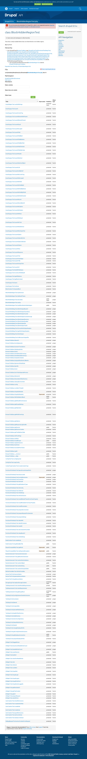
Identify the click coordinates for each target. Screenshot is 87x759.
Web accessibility (72, 739)
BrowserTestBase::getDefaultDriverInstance (16, 400)
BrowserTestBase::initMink (12, 438)
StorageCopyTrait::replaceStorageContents (16, 582)
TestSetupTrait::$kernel (11, 602)
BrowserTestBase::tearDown (12, 444)
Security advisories (9, 743)
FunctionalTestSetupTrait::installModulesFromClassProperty (20, 502)
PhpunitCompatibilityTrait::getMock (14, 547)
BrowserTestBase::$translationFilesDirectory (16, 378)
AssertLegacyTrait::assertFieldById (14, 135)
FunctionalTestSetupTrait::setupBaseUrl (15, 533)
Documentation (41, 737)
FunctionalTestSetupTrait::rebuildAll (14, 520)
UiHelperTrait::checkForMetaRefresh (14, 658)
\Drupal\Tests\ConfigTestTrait (41, 56)
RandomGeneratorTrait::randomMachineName (17, 560)
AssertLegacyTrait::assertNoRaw (14, 213)
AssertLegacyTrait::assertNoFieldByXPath (16, 192)
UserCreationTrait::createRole (13, 706)
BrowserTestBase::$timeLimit (13, 376)
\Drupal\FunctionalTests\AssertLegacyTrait (41, 53)
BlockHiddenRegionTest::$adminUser (15, 292)
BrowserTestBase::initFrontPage (13, 435)
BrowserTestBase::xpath (11, 451)
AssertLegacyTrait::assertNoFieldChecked (16, 195)
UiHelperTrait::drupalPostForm (13, 681)
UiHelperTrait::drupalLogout (12, 678)
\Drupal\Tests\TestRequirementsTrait (16, 58)
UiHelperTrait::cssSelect (11, 667)
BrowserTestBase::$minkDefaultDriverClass (16, 355)
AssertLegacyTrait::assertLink (13, 167)
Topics (60, 41)
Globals (60, 48)
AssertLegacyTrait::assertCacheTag (14, 113)
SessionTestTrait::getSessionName (14, 579)
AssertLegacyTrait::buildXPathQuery (14, 270)
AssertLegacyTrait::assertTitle (13, 260)
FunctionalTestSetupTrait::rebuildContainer (16, 523)
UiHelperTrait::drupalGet (11, 671)
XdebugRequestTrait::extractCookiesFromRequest (18, 721)
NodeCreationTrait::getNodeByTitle (14, 543)
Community (24, 737)
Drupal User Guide (41, 740)
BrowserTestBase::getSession (13, 427)
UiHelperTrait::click (10, 662)
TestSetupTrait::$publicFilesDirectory (15, 613)
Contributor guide (25, 743)
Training (23, 740)
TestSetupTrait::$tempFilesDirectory (14, 622)
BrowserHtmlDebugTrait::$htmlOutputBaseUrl (17, 308)
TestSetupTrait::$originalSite (12, 606)
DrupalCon (23, 746)
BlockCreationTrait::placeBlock (13, 289)
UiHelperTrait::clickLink (11, 665)
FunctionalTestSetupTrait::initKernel (14, 490)
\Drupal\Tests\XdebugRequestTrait (16, 59)
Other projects (24, 8)
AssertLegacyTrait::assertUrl (12, 267)
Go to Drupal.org (6, 9)
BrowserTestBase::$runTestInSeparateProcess (17, 372)
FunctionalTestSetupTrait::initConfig (14, 487)
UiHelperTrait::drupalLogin (12, 674)
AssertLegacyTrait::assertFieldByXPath (15, 143)
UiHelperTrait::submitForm (12, 698)
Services (61, 54)
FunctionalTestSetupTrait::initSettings (15, 492)
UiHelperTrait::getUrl (10, 694)
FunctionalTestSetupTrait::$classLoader (15, 474)
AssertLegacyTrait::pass (11, 282)
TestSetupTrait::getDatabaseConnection (15, 635)
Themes (54, 742)
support (41, 727)
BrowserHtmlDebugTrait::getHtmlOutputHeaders (17, 331)
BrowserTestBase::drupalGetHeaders (15, 394)
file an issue (32, 727)
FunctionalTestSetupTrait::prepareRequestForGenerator (19, 513)
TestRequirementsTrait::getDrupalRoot (15, 591)
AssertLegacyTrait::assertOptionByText (15, 238)
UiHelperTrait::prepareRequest (13, 696)
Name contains (9, 85)
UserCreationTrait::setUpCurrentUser (15, 717)
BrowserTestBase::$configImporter (14, 343)
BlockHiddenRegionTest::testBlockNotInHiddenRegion (19, 305)
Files (60, 49)
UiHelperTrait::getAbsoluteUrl (13, 687)
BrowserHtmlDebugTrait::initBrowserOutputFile (17, 337)
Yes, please (37, 4)
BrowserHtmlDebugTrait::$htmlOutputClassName (18, 311)
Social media (8, 740)
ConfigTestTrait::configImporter (13, 458)
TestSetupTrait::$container (12, 599)
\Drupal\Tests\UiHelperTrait (14, 52)
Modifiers (48, 101)
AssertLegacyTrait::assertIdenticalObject (15, 163)
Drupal (75, 754)
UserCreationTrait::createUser (13, 710)
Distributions (55, 743)
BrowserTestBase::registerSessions (14, 442)
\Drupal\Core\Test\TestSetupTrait (29, 52)
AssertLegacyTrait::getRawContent (14, 279)
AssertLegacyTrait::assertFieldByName (15, 139)
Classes (60, 43)
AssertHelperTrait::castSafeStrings (14, 104)
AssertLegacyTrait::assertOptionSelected (16, 241)
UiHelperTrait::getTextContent (13, 691)
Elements (61, 55)
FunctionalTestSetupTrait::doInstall (14, 481)
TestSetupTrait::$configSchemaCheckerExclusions (18, 595)
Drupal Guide (40, 739)
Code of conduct (25, 748)
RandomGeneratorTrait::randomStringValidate (17, 568)
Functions (61, 45)
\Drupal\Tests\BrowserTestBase (17, 64)
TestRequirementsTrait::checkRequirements (16, 588)
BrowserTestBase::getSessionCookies (15, 429)
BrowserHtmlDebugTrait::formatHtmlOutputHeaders (18, 328)
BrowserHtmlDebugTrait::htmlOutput (15, 334)
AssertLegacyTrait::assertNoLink (13, 199)
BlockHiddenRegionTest (34, 62)
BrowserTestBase (21, 50)
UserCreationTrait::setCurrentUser (14, 714)
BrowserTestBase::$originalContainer (15, 357)
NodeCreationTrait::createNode (13, 540)
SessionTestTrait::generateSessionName (15, 576)
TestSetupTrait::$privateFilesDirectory (15, 609)
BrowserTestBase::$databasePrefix (14, 349)
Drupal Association (73, 740)
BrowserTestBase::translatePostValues (15, 447)
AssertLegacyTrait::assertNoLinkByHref (15, 203)
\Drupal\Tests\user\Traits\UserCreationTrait (37, 58)
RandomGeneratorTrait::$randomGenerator (16, 553)
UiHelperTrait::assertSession (12, 652)
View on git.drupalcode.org (48, 69)
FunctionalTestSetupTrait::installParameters (16, 506)
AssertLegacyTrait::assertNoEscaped (15, 178)
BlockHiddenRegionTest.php (27, 21)
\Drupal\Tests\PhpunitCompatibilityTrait (35, 59)
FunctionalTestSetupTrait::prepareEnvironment (17, 509)
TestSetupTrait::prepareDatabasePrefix (15, 638)
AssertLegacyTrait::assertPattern (14, 245)
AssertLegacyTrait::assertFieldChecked (15, 146)
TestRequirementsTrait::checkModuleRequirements (18, 585)
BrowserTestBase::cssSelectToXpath (14, 388)
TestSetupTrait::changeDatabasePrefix (15, 628)
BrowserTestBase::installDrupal (13, 440)
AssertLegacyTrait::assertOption (13, 234)
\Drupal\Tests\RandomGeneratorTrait (16, 55)
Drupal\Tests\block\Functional (12, 78)
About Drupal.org (72, 742)
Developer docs (40, 742)
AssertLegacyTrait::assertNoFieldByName (16, 188)
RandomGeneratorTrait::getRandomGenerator (17, 556)
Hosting (23, 742)
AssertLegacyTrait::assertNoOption (14, 206)
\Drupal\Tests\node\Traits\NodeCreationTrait (38, 55)
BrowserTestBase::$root (11, 369)
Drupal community (27, 728)
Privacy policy (71, 745)
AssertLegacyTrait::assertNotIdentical (15, 226)
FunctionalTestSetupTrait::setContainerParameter (18, 529)
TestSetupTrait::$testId (11, 625)
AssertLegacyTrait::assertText (13, 256)
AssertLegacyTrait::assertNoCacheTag (15, 174)
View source (8, 80)
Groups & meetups (25, 745)
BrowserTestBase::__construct (13, 454)
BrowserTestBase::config (12, 384)
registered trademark (39, 755)
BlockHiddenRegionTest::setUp (13, 302)
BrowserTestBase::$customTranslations (15, 346)
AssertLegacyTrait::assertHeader (14, 153)
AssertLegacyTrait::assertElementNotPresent (16, 116)
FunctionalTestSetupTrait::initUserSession (16, 495)
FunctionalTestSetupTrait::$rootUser (14, 479)
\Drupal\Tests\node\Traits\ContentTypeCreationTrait (20, 56)
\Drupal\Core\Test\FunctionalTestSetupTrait (40, 50)
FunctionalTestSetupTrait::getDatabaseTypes (17, 484)
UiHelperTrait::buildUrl (11, 655)
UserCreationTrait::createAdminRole (14, 703)
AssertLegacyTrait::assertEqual (13, 124)
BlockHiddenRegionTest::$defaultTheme (15, 296)
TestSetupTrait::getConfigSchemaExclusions (16, 631)
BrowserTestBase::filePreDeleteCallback (15, 397)
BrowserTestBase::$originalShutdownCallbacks (17, 360)
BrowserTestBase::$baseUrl (12, 340)
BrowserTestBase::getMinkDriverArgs (15, 414)
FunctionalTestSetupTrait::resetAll (14, 526)
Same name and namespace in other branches (18, 38)
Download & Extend (57, 737)
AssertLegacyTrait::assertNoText (14, 222)
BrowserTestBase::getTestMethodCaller (15, 432)
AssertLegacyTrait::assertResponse (14, 252)
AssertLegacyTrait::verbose (12, 286)
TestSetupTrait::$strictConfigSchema (15, 618)
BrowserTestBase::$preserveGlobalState (15, 363)
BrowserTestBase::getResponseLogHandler (16, 424)
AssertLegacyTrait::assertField (13, 132)
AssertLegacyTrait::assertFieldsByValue (15, 150)
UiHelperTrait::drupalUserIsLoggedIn (14, 684)
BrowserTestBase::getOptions (13, 421)
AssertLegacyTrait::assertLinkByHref (14, 171)
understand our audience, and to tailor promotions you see (58, 1)
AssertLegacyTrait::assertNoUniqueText (15, 231)
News (6, 737)
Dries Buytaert (50, 755)
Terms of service (72, 743)
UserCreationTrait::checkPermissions (15, 700)
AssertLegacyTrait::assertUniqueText (15, 263)
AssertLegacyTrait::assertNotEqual (14, 218)
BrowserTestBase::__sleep (12, 456)
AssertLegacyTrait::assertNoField (14, 181)
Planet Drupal (8, 739)
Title (22, 101)
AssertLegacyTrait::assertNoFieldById (15, 185)
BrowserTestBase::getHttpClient (13, 407)
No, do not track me (47, 4)
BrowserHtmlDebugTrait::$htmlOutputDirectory (17, 319)
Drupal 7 (11, 8)
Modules (54, 740)
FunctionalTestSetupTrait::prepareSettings (16, 517)
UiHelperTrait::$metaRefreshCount (14, 649)
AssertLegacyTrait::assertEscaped (14, 128)
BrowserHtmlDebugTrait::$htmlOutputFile (16, 323)
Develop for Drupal (34, 8)
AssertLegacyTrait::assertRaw (13, 248)
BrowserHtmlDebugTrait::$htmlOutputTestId (16, 325)
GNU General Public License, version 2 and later (60, 754)
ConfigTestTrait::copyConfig (12, 462)
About (70, 737)
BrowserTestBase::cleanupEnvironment (15, 381)
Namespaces (62, 51)
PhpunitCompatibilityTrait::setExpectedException (17, 551)
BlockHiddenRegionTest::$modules (14, 299)
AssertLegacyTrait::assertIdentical (14, 158)
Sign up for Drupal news (11, 742)
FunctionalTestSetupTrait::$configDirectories (17, 477)
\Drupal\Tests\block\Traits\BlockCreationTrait (18, 53)
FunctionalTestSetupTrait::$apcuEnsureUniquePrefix (18, 470)
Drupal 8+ (17, 8)
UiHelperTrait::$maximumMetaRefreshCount (16, 645)
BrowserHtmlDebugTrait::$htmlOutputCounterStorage (19, 316)
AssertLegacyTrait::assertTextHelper (14, 258)
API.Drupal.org (40, 743)
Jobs (6, 745)
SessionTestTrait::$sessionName (13, 574)
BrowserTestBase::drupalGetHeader (14, 391)
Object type (8, 95)
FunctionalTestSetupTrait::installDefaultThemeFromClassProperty (22, 499)
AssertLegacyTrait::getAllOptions (14, 276)
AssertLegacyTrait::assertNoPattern (14, 210)
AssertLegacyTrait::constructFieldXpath (15, 272)
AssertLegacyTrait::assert (12, 108)
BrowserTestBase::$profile (12, 366)
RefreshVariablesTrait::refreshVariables (15, 571)
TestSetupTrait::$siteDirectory (13, 616)
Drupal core (55, 739)
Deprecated (61, 52)
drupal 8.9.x (9, 21)
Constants (61, 46)
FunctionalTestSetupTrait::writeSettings (15, 536)
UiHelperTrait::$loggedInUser (13, 642)
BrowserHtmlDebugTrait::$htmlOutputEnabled (17, 321)
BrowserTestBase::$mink (12, 351)
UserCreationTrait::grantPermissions (14, 712)
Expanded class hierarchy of (18, 66)
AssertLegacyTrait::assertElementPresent (16, 120)
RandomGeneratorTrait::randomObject (15, 563)
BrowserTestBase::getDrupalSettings (14, 404)
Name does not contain (11, 90)
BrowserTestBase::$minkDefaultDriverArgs (16, 353)
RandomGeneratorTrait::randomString (15, 565)
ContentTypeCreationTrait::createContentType (17, 466)
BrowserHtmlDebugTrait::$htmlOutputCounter (17, 313)
